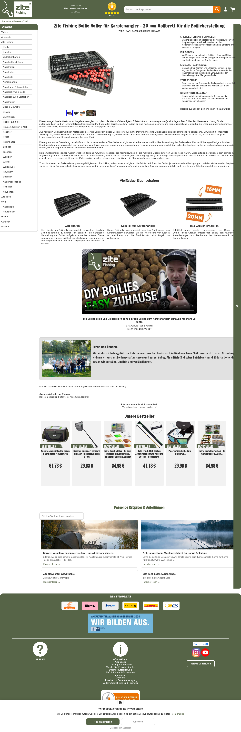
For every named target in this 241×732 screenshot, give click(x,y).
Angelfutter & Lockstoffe (15, 87)
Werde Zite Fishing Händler (120, 667)
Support (40, 659)
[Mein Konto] (225, 9)
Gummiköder (9, 117)
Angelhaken (9, 102)
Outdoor (5, 221)
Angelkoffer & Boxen (13, 62)
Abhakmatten (10, 82)
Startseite (6, 21)
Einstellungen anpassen (120, 728)
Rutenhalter (9, 141)
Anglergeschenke (12, 181)
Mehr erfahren (178, 714)
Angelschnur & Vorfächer (16, 96)
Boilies (42, 397)
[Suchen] (217, 9)
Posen (6, 136)
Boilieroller (52, 397)
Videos (4, 32)
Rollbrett (85, 397)
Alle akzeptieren (103, 721)
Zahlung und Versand (120, 664)
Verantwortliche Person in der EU (139, 407)
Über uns (120, 677)
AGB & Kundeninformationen (120, 672)
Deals (6, 47)
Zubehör (7, 176)
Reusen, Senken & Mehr (15, 127)
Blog (3, 201)
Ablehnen (138, 721)
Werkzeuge (9, 166)
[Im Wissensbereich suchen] (237, 306)
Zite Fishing (7, 42)
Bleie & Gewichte (11, 106)
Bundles (7, 52)
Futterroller (63, 397)
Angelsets (8, 77)
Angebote (6, 37)
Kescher (7, 131)
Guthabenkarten (11, 57)
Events (4, 216)
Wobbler (7, 156)
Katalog (17, 21)
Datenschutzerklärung (120, 670)
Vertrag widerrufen (201, 663)
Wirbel (6, 161)
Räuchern (8, 171)
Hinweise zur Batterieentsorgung (120, 680)
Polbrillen (7, 186)
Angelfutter (75, 397)
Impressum (120, 675)
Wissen (5, 226)
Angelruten (8, 72)
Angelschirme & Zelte (14, 92)
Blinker (6, 112)
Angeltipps (8, 206)
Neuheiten (8, 191)
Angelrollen (9, 67)
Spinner (7, 146)
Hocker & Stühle (11, 121)
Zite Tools (6, 196)
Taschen (7, 152)
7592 (25, 21)
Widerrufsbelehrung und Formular (120, 683)
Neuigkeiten (9, 211)
